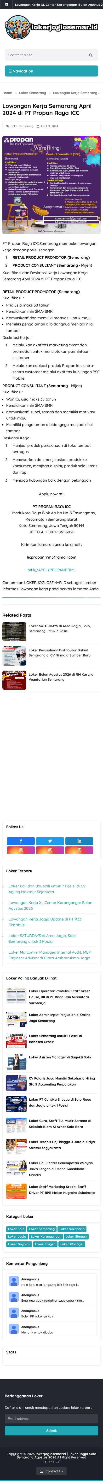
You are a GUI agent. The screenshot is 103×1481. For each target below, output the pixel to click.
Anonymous (30, 1279)
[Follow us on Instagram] (21, 850)
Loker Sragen (45, 1244)
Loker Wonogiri (71, 1244)
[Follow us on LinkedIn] (79, 841)
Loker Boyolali (19, 1244)
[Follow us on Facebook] (21, 841)
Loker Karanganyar (46, 1236)
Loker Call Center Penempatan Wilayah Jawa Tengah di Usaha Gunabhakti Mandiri (61, 1169)
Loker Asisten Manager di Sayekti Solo (60, 1057)
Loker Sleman (76, 1236)
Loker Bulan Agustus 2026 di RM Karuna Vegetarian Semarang (61, 677)
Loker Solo (16, 1229)
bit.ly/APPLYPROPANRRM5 (51, 569)
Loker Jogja (17, 1236)
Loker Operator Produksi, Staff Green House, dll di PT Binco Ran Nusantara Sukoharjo (59, 997)
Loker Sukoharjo (72, 1229)
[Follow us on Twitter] (50, 841)
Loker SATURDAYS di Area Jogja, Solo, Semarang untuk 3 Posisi (60, 628)
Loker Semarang (22, 126)
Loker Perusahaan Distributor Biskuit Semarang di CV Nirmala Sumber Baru (60, 652)
